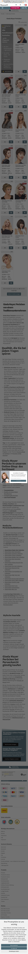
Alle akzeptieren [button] (14, 945)
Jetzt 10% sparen (18, 480)
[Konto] (20, 5)
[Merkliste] (16, 5)
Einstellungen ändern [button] (14, 951)
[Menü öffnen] (2, 8)
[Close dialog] (26, 471)
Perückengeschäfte (15, 7)
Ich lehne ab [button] (14, 948)
